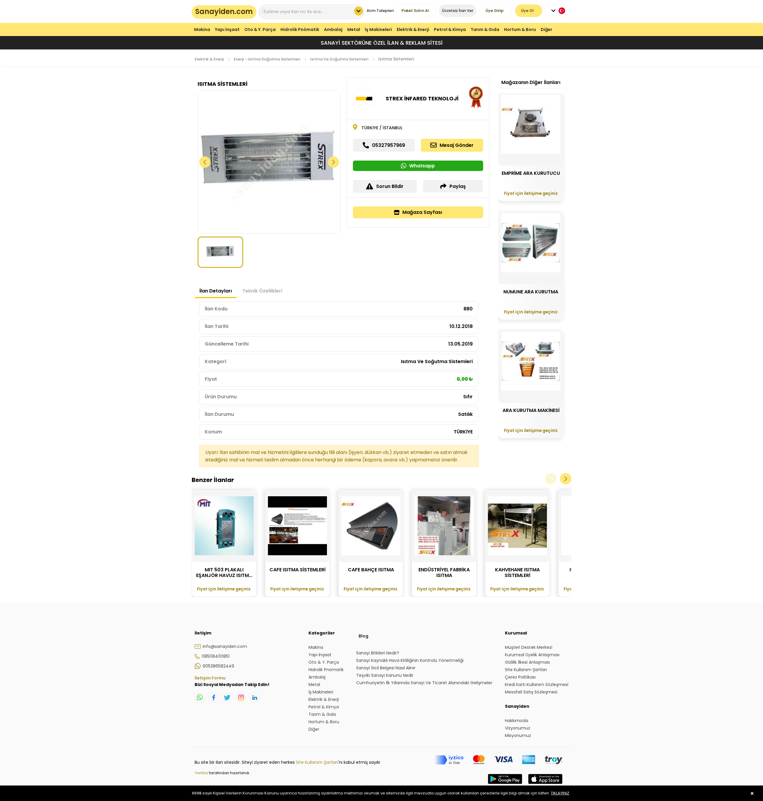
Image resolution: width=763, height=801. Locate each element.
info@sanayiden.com (225, 646)
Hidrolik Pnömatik (299, 29)
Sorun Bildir (390, 186)
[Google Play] (505, 785)
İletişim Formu (210, 678)
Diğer (546, 29)
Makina (202, 29)
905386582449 (218, 666)
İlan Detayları (215, 290)
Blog (363, 636)
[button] (334, 162)
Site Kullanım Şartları (317, 762)
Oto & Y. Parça (260, 29)
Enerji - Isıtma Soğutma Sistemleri (267, 59)
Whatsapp (422, 165)
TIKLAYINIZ (560, 793)
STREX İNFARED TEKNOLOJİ (422, 98)
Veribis (202, 773)
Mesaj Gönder (457, 145)
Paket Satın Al (415, 10)
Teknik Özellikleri (262, 290)
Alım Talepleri (380, 10)
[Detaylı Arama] (358, 11)
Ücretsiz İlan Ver (457, 10)
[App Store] (545, 785)
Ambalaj (333, 29)
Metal (353, 29)
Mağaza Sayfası (422, 212)
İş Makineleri (378, 29)
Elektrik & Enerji (413, 29)
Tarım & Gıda (485, 29)
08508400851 (215, 656)
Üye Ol (527, 10)
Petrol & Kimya (450, 29)
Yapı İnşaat (227, 29)
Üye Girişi (494, 10)
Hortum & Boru (520, 29)
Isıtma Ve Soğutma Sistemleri (339, 59)
